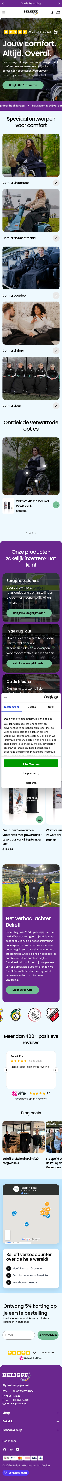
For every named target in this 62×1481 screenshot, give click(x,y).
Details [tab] (32, 706)
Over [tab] (51, 706)
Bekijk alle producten (23, 85)
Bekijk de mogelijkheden (29, 613)
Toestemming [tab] (12, 706)
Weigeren (31, 782)
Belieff (16, 1465)
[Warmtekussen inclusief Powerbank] (8, 506)
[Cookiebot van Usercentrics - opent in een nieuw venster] (44, 697)
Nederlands (9, 1441)
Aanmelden (48, 1335)
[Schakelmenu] (3, 12)
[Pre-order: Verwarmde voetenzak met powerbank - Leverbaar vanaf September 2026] (23, 796)
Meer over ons (22, 990)
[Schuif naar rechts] (35, 532)
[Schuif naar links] (26, 532)
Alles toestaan (31, 764)
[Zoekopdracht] (51, 12)
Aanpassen (29, 773)
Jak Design (43, 1465)
